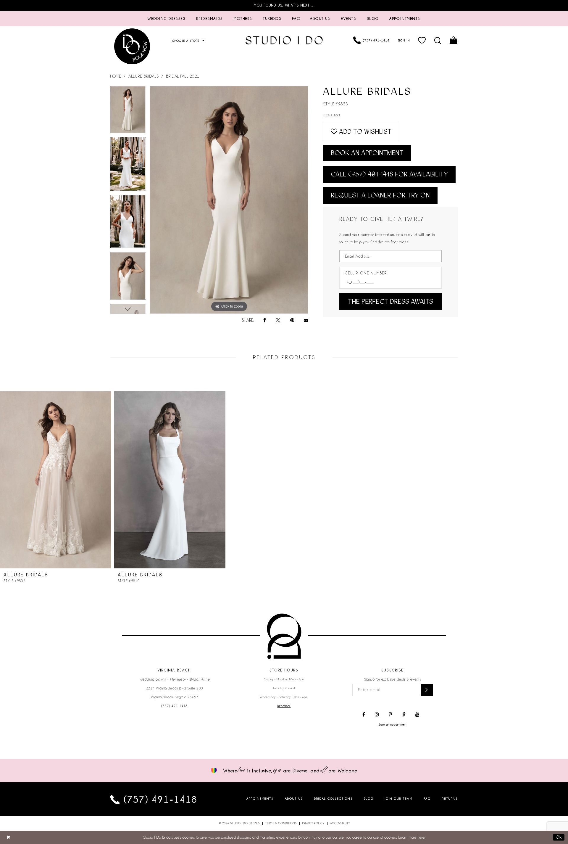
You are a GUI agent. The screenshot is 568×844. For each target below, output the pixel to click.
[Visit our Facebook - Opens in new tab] (363, 715)
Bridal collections (333, 798)
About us (294, 798)
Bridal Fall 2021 (183, 76)
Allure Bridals (143, 76)
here (421, 837)
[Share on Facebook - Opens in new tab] (264, 320)
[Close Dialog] (8, 837)
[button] (422, 40)
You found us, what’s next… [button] (284, 5)
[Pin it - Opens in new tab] (292, 320)
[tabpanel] (128, 111)
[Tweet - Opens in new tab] (278, 320)
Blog (369, 798)
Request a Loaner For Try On (380, 195)
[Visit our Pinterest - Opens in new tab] (390, 715)
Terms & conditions (281, 823)
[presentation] (55, 479)
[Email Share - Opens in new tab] (306, 320)
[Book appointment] (132, 46)
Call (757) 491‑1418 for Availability (389, 174)
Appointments (260, 798)
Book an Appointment (367, 153)
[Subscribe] (427, 690)
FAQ (427, 798)
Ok (558, 837)
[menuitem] (166, 18)
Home (115, 76)
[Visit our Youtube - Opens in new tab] (417, 715)
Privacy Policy (313, 823)
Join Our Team (398, 798)
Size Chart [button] (331, 115)
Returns (450, 798)
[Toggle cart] (454, 40)
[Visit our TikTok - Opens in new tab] (403, 715)
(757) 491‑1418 (174, 706)
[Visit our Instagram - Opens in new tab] (377, 715)
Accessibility (340, 823)
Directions (284, 706)
